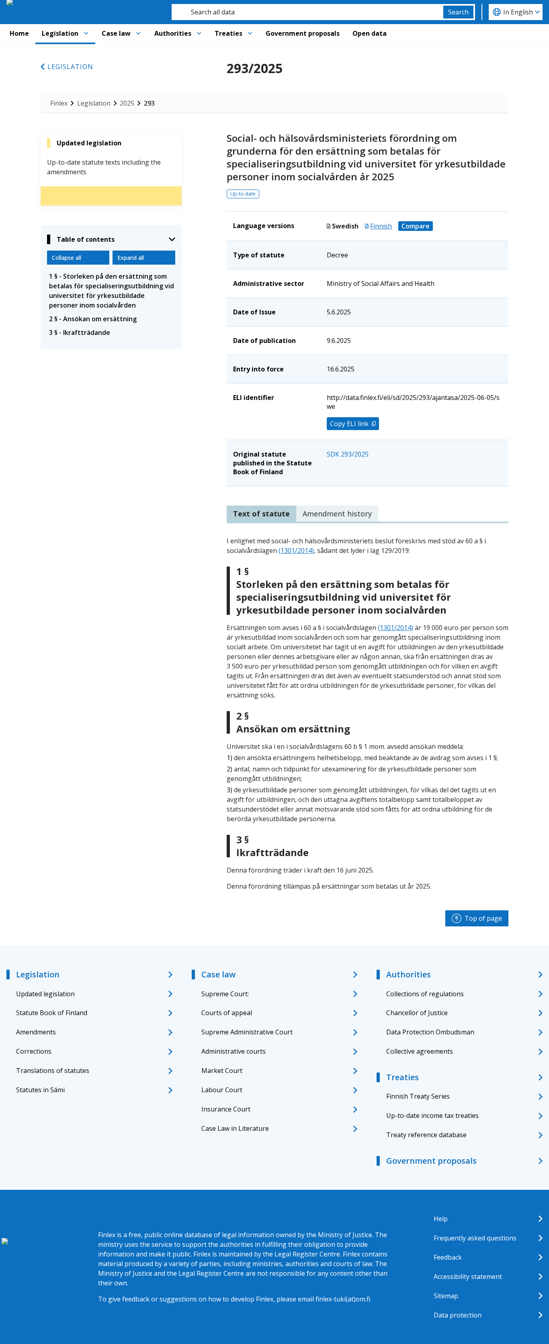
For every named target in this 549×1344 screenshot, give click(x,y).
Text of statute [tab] (261, 513)
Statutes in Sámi (40, 1089)
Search (458, 12)
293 (149, 103)
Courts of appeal (226, 1012)
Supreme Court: (225, 993)
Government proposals (303, 33)
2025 (127, 103)
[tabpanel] (367, 713)
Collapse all (66, 257)
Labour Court (221, 1089)
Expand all (130, 257)
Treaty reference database (426, 1134)
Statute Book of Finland (51, 1012)
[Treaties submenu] (250, 33)
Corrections (33, 1051)
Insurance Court (225, 1109)
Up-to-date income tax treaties (432, 1115)
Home (19, 33)
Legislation (60, 33)
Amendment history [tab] (337, 513)
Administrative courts (233, 1051)
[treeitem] (111, 290)
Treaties (228, 33)
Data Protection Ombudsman (430, 1032)
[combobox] (307, 12)
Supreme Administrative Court (247, 1032)
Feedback (448, 1257)
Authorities (172, 33)
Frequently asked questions (475, 1238)
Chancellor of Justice (417, 1012)
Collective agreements (419, 1051)
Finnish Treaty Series (418, 1096)
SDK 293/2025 (348, 454)
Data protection (457, 1315)
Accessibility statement (468, 1276)
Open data (369, 33)
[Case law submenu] (138, 33)
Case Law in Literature (235, 1128)
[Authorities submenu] (199, 33)
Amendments (36, 1032)
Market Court (221, 1070)
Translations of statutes (52, 1070)
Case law (116, 33)
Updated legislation (45, 993)
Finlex (59, 103)
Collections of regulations (425, 993)
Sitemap (446, 1295)
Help (441, 1218)
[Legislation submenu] (86, 33)
